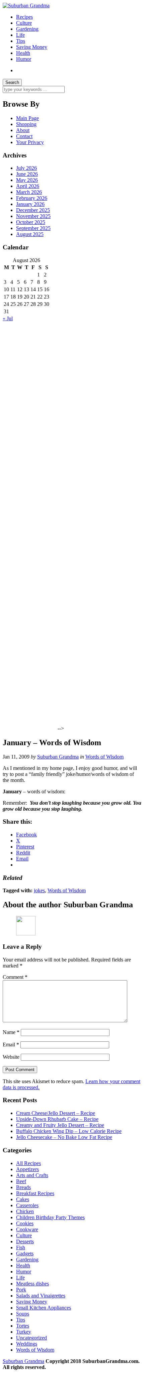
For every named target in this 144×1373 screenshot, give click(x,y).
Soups (22, 1314)
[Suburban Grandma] (26, 5)
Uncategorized (31, 1338)
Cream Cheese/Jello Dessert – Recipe (55, 1113)
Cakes (22, 1199)
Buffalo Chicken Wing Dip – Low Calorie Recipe (69, 1131)
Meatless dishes (32, 1283)
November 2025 (33, 216)
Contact (24, 136)
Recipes (24, 17)
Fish (20, 1247)
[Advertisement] (29, 422)
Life (20, 35)
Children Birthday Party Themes (50, 1217)
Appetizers (27, 1169)
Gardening (27, 29)
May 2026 (27, 180)
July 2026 (26, 168)
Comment (15, 977)
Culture (24, 23)
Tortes (22, 1326)
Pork (21, 1289)
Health (23, 53)
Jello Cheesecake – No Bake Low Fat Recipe (64, 1137)
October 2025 (30, 222)
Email (11, 1044)
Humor (23, 59)
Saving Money (31, 47)
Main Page (27, 118)
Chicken (25, 1211)
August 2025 (30, 234)
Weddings (26, 1344)
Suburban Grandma (58, 757)
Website (11, 1057)
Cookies (24, 1223)
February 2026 (31, 198)
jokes (39, 890)
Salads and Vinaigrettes (40, 1295)
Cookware (27, 1229)
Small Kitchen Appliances (43, 1307)
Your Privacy (30, 142)
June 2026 (27, 174)
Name (11, 1032)
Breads (23, 1187)
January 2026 (30, 204)
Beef (21, 1181)
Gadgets (24, 1253)
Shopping (26, 124)
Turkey (23, 1332)
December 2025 (33, 210)
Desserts (25, 1241)
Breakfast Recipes (35, 1193)
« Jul (8, 318)
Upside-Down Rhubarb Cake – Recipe (57, 1119)
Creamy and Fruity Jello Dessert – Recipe (60, 1125)
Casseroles (27, 1205)
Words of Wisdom (104, 757)
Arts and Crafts (32, 1175)
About (22, 130)
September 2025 (33, 228)
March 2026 (29, 192)
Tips (20, 41)
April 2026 (27, 186)
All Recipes (28, 1163)
